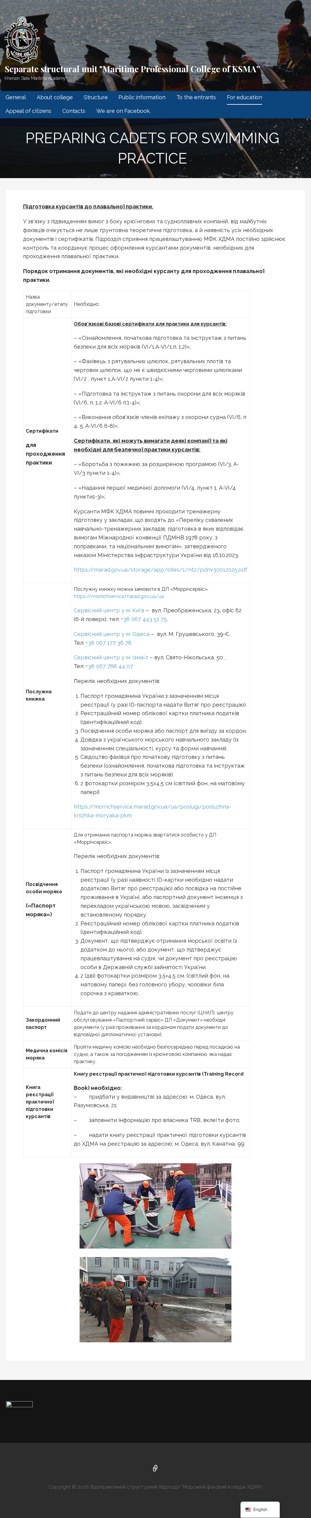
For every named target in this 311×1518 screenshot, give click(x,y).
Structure (96, 97)
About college (55, 97)
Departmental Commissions (155, 1469)
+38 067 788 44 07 (109, 666)
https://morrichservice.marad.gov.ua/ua (119, 596)
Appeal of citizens (28, 111)
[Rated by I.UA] (19, 1405)
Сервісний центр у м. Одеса (111, 634)
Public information (141, 97)
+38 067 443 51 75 (144, 619)
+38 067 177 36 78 (109, 643)
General (15, 97)
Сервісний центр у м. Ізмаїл (111, 657)
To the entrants (196, 97)
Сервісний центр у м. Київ (109, 610)
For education (244, 97)
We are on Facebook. (123, 111)
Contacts (73, 111)
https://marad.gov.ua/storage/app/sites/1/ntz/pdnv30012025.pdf (160, 569)
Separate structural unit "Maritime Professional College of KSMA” (132, 68)
